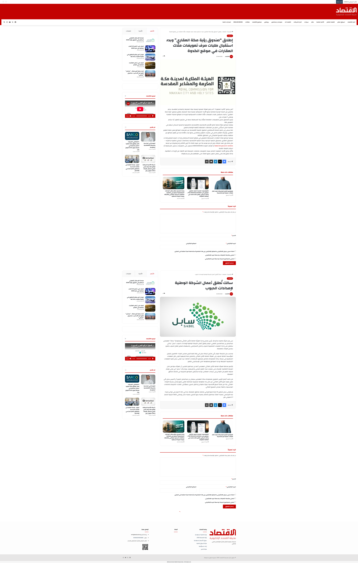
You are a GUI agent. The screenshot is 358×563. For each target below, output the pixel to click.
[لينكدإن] (215, 161)
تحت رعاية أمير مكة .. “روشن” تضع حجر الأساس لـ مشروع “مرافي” (134, 73)
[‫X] (220, 161)
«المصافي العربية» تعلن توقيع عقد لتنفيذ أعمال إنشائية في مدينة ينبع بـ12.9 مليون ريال (132, 146)
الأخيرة (141, 31)
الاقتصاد (227, 56)
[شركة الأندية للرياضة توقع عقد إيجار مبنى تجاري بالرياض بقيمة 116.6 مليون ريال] (148, 159)
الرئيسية (229, 32)
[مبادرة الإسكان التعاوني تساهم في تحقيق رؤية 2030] (150, 40)
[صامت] (130, 116)
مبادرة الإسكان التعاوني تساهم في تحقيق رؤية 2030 (135, 39)
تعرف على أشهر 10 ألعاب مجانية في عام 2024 (136, 47)
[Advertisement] (203, 10)
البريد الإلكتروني (231, 243)
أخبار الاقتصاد (351, 22)
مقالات (247, 22)
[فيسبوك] (224, 161)
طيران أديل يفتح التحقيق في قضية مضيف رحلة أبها (135, 55)
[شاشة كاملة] (127, 116)
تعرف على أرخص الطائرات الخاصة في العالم (136, 64)
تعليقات (128, 31)
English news (238, 22)
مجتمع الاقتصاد (257, 22)
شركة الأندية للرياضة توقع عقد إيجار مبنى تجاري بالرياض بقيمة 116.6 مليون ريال (149, 168)
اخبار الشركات (298, 22)
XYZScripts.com (187, 562)
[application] (140, 109)
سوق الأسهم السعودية (200, 540)
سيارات (306, 22)
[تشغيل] (153, 116)
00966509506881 (138, 538)
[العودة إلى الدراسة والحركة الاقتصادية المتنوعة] (148, 136)
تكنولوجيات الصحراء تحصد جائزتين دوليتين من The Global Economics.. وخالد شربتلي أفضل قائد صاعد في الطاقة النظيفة (198, 193)
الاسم (233, 235)
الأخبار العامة (320, 22)
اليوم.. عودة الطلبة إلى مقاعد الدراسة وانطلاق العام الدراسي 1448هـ (317, 2)
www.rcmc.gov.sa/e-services (223, 145)
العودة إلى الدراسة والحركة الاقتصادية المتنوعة (149, 145)
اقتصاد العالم (331, 22)
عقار (312, 22)
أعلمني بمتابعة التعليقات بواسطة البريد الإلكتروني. (219, 255)
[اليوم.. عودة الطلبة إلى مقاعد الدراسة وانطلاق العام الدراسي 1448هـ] (132, 159)
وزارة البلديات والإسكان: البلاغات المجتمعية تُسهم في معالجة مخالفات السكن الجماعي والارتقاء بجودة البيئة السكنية (174, 193)
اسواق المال (341, 22)
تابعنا (176, 529)
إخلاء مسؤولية (203, 546)
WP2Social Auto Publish (172, 562)
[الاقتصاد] (346, 12)
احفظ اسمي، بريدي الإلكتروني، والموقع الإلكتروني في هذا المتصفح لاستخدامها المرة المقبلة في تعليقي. (204, 251)
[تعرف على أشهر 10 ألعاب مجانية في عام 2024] (150, 48)
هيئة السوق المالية (202, 543)
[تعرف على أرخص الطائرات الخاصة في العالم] (150, 65)
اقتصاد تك (288, 22)
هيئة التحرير (204, 549)
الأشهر (152, 31)
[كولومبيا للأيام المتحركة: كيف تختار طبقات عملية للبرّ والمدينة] (222, 183)
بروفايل (266, 22)
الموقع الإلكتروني (191, 243)
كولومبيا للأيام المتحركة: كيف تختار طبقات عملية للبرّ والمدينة (222, 192)
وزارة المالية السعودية (201, 535)
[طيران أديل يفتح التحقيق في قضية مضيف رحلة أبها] (150, 57)
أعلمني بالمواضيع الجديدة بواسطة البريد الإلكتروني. (219, 259)
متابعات (224, 32)
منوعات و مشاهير (276, 22)
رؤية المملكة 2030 (202, 537)
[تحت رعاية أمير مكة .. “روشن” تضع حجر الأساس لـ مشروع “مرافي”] (150, 73)
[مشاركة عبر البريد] (211, 161)
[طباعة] (207, 161)
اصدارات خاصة (227, 22)
